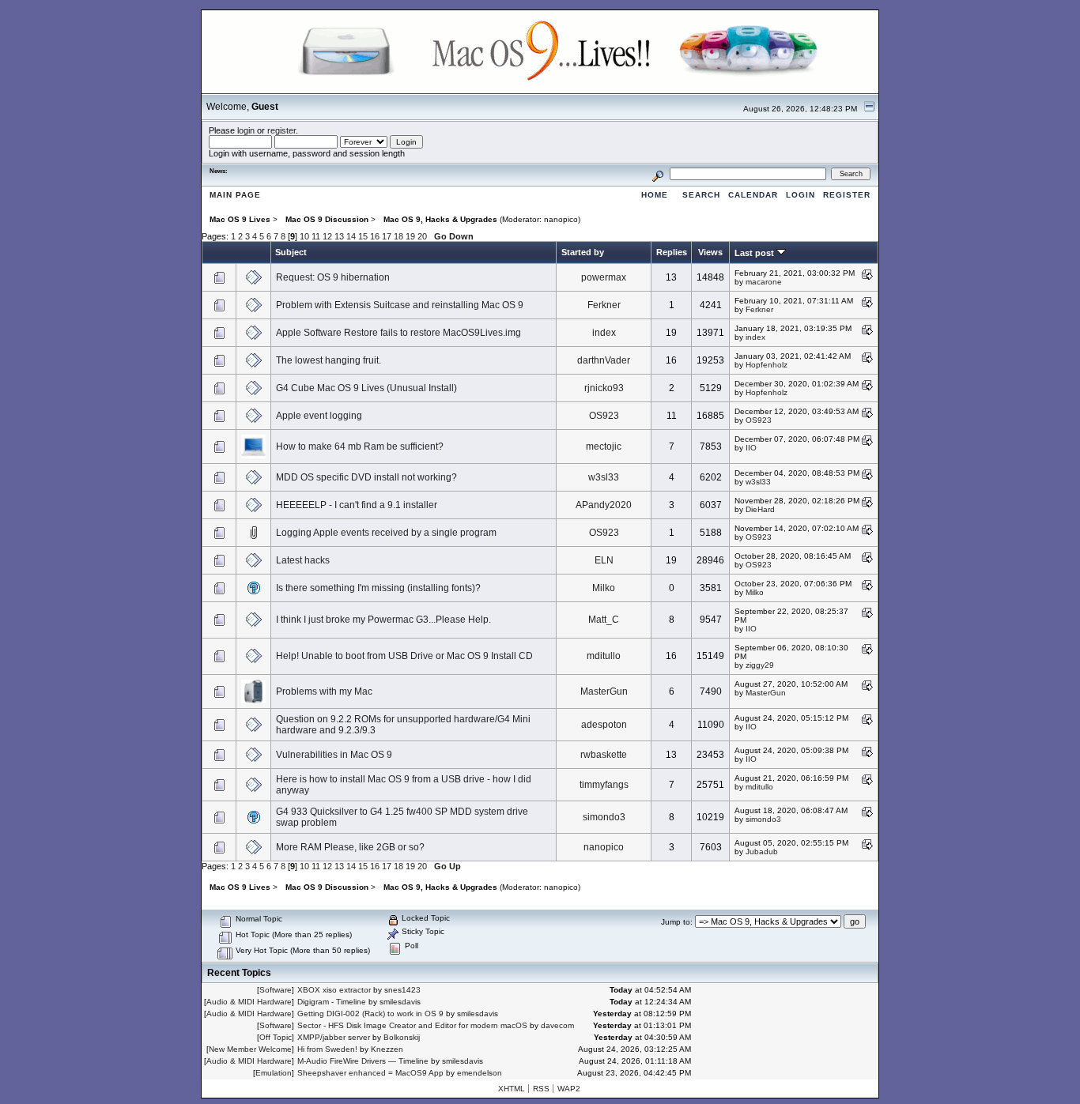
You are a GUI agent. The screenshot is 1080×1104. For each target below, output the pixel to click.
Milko (603, 587)
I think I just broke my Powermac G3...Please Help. (383, 619)
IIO (751, 447)
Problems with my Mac (324, 691)
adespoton (604, 724)
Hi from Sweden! (327, 1049)
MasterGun (604, 691)
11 (316, 236)
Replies (671, 252)
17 (386, 236)
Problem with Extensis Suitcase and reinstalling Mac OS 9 (399, 305)
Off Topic (275, 1037)
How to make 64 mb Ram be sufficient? (360, 446)
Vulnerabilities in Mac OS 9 (334, 754)
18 (398, 236)
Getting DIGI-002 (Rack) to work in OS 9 (370, 1013)
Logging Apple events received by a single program (386, 532)
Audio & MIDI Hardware (249, 1001)
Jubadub (762, 851)
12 (327, 236)
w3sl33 (603, 477)
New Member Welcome (250, 1049)
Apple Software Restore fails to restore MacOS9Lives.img (398, 332)
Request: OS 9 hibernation (333, 277)
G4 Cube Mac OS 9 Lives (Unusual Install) (366, 388)
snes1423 (402, 989)
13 (339, 236)
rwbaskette (603, 754)
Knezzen (387, 1049)
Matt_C (603, 619)
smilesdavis (400, 1001)
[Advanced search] (657, 173)
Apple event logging (319, 415)
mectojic (603, 446)
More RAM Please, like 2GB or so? (350, 847)
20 (422, 236)
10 (304, 236)
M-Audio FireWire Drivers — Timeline (363, 1061)
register (281, 130)
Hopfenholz (766, 364)
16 (375, 236)
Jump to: (677, 921)
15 (363, 236)
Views (710, 252)
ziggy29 (760, 665)
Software (275, 989)
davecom (557, 1025)
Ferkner (604, 305)
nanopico (561, 219)
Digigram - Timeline (331, 1001)
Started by (582, 252)
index (604, 332)
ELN (604, 560)
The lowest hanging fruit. (328, 360)
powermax (603, 277)
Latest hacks (303, 560)
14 (351, 236)
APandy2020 (604, 505)
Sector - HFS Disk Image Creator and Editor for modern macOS (412, 1025)
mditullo (604, 655)
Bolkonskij (401, 1037)
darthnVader (603, 360)
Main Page (235, 194)
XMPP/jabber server (333, 1037)
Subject (291, 252)
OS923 (604, 415)
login (246, 130)
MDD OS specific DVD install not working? (366, 477)
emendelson (479, 1072)
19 (410, 236)
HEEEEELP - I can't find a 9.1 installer (356, 505)
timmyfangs (604, 784)
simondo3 (604, 817)
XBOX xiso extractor (334, 989)
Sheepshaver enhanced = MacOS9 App (370, 1072)
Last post (755, 253)
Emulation (273, 1072)
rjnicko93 (604, 388)
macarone (764, 281)
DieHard (760, 509)
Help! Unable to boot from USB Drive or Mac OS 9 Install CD (404, 655)
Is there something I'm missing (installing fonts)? (378, 587)
